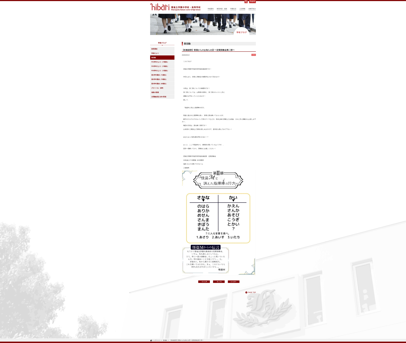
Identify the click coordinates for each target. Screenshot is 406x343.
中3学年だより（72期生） (160, 70)
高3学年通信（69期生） (159, 83)
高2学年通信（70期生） (159, 79)
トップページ (156, 340)
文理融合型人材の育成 (158, 97)
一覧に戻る (219, 281)
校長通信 (154, 49)
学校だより (155, 53)
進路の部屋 (155, 92)
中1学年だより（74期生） (160, 62)
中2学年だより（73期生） (160, 66)
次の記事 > (234, 281)
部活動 (153, 57)
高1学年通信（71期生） (159, 75)
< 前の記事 (204, 281)
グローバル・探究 (157, 88)
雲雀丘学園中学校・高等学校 (175, 7)
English (252, 1)
